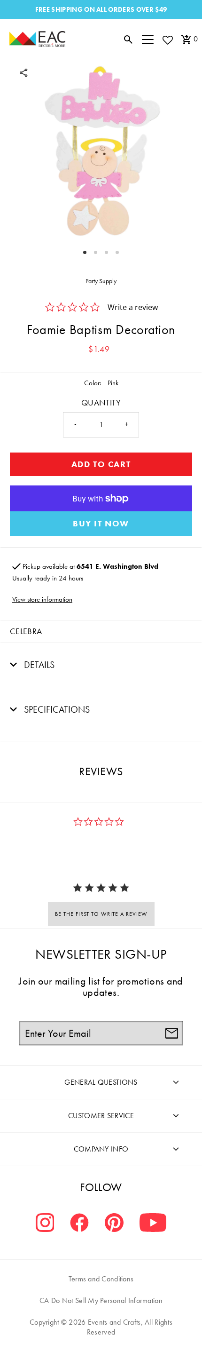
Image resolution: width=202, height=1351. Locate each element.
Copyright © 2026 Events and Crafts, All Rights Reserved (101, 1327)
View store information (42, 599)
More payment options (101, 523)
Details (38, 664)
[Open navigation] (148, 39)
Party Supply (101, 281)
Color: (92, 383)
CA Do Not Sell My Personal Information (101, 1300)
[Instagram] (45, 1223)
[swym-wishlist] (167, 40)
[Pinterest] (114, 1223)
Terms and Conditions (101, 1279)
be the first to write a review (101, 914)
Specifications (56, 709)
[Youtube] (153, 1223)
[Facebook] (79, 1223)
